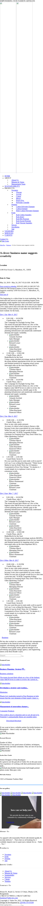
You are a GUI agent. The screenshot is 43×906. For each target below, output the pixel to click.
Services (8, 877)
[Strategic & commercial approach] (26, 793)
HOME (7, 176)
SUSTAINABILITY (12, 186)
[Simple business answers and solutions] (37, 793)
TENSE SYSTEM (27, 903)
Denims (7, 859)
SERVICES (9, 233)
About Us (8, 871)
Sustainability (9, 875)
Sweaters (8, 854)
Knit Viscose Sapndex (24, 223)
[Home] (4, 241)
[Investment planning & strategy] (5, 793)
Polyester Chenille (22, 202)
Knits (13, 213)
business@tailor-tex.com (9, 898)
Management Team (18, 184)
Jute (12, 229)
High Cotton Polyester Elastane (27, 211)
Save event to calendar (8, 286)
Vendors (8, 881)
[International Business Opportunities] (16, 793)
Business (5, 638)
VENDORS (9, 231)
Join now (4, 295)
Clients (7, 879)
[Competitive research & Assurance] (5, 795)
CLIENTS (8, 235)
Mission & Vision (11, 873)
